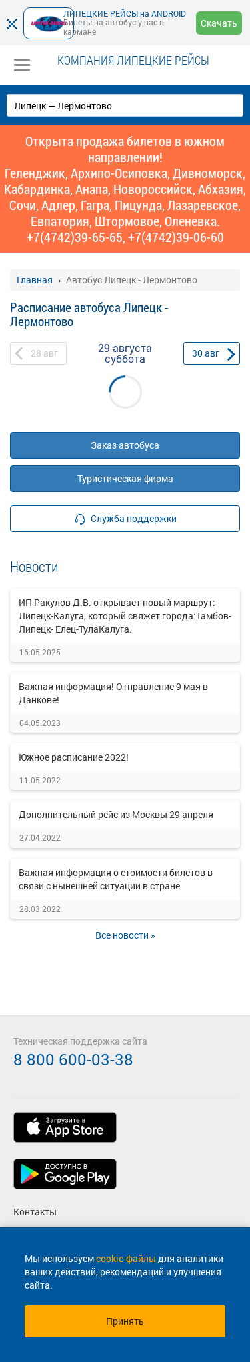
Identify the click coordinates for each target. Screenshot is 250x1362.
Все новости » (125, 935)
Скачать (219, 23)
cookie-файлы (126, 1258)
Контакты (35, 1211)
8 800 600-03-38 (73, 1059)
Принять (125, 1321)
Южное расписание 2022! (74, 757)
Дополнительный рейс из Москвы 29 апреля (116, 814)
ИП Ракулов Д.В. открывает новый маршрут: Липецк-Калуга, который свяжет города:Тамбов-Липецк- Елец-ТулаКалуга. (125, 615)
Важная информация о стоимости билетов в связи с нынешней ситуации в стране (116, 879)
